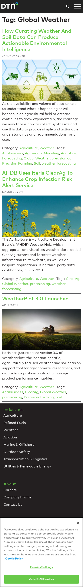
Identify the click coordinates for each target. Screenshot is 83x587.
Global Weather (37, 158)
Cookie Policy (14, 558)
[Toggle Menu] (77, 6)
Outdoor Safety (16, 452)
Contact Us (12, 504)
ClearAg (72, 279)
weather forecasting (59, 163)
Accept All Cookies (41, 579)
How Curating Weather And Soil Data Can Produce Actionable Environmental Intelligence (36, 40)
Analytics (68, 153)
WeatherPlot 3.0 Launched (35, 298)
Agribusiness (12, 153)
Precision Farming (17, 163)
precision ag (62, 158)
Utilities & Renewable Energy (27, 466)
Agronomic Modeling (42, 153)
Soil (37, 163)
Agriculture (28, 148)
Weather (47, 148)
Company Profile (17, 497)
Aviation (10, 437)
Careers (10, 490)
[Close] (78, 523)
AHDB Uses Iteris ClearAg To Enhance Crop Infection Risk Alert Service (37, 178)
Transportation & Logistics (25, 459)
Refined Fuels (14, 423)
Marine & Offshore (18, 444)
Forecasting (12, 158)
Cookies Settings (41, 567)
